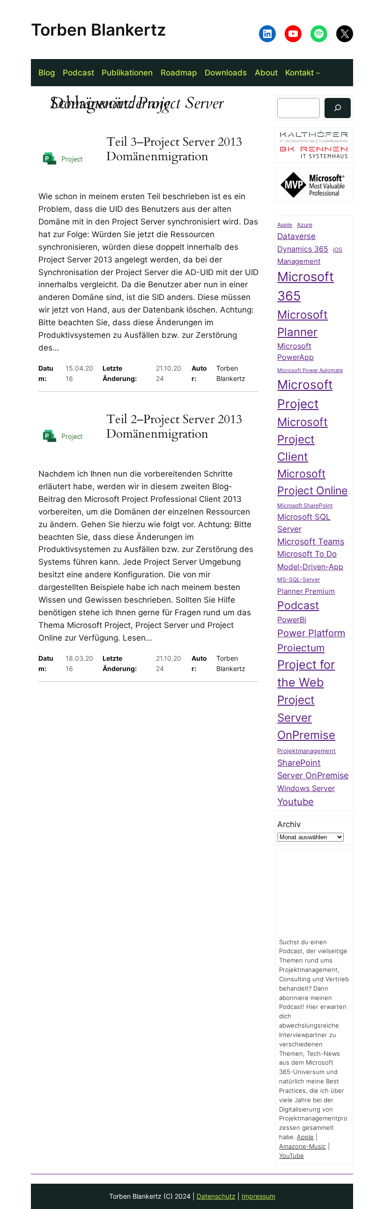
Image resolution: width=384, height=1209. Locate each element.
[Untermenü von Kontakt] (318, 72)
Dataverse (296, 236)
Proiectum (301, 648)
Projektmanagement (306, 750)
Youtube (295, 801)
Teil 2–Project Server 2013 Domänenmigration (174, 426)
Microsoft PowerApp (295, 352)
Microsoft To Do (307, 554)
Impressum (258, 1196)
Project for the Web (306, 673)
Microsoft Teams (310, 541)
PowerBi (291, 619)
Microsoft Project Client (302, 439)
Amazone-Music (302, 1146)
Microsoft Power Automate (310, 370)
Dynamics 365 (302, 249)
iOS (337, 249)
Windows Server (306, 788)
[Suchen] (338, 108)
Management (298, 261)
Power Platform (311, 633)
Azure (304, 225)
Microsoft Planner (302, 323)
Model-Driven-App (310, 566)
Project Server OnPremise (306, 717)
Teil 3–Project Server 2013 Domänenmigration (174, 149)
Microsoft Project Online (312, 481)
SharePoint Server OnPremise (312, 769)
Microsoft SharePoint (304, 505)
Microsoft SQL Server (304, 523)
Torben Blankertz (98, 29)
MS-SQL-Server (298, 579)
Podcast (298, 605)
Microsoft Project (304, 394)
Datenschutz (216, 1196)
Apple (284, 225)
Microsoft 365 (305, 286)
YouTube (291, 1155)
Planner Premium (306, 591)
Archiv (289, 824)
